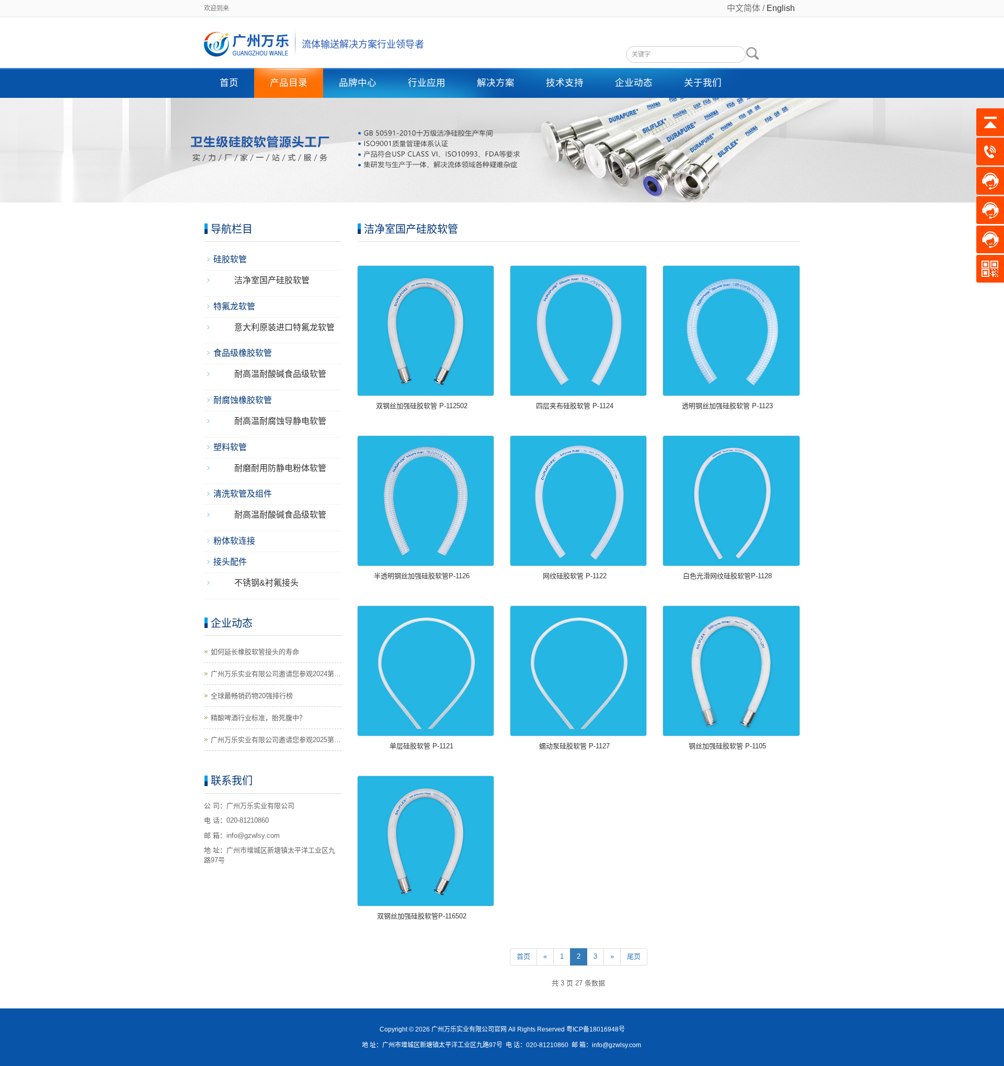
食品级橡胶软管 (242, 353)
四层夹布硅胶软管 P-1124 (574, 406)
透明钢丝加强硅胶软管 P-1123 (727, 406)
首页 (229, 82)
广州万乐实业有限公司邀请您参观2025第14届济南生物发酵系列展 (272, 740)
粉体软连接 (234, 540)
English (781, 8)
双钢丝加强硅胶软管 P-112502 (421, 406)
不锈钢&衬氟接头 (266, 582)
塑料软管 (230, 447)
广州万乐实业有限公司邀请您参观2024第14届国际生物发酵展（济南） (272, 674)
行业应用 (427, 82)
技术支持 (565, 82)
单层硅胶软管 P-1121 (421, 746)
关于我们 (703, 82)
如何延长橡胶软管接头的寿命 (255, 652)
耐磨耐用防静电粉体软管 (280, 468)
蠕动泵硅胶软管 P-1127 (574, 746)
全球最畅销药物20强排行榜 (252, 696)
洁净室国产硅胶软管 (272, 280)
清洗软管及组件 (242, 493)
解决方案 (496, 82)
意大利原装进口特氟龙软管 (284, 327)
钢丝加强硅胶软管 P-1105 (727, 746)
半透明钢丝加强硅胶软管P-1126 (422, 576)
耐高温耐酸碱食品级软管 (280, 373)
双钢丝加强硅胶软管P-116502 (421, 916)
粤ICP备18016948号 (595, 1029)
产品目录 (288, 82)
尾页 (634, 956)
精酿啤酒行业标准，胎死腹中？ (258, 718)
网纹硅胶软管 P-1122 (575, 576)
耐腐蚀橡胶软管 (242, 400)
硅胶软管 (230, 259)
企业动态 (634, 82)
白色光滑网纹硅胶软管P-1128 (727, 576)
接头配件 (230, 561)
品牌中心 (357, 82)
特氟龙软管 (234, 306)
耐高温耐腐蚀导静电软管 (280, 421)
